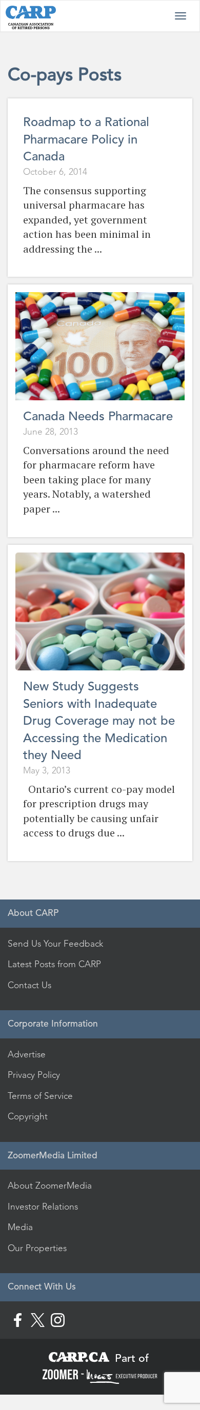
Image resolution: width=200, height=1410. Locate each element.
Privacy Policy (34, 1075)
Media (20, 1227)
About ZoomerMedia (50, 1185)
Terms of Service (40, 1096)
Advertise (27, 1054)
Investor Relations (43, 1206)
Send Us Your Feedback (55, 943)
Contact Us (29, 985)
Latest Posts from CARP (54, 964)
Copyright (28, 1116)
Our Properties (37, 1248)
